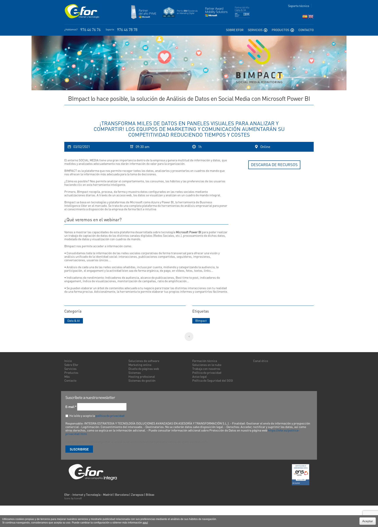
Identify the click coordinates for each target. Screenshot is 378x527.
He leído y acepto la (96, 415)
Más (67, 376)
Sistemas (134, 372)
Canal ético (260, 361)
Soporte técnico (298, 6)
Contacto (306, 30)
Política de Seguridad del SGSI (212, 380)
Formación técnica (204, 361)
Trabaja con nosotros (206, 368)
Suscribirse (79, 449)
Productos (281, 30)
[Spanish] (305, 17)
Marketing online (139, 365)
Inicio (68, 361)
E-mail (71, 406)
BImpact (201, 320)
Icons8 (78, 498)
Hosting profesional (141, 376)
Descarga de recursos (274, 164)
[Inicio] (81, 11)
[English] (310, 17)
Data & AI (73, 320)
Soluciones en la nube (206, 365)
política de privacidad (110, 415)
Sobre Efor (234, 30)
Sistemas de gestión (142, 380)
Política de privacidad (206, 372)
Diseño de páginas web (143, 368)
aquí (145, 522)
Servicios (255, 30)
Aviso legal (199, 376)
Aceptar (367, 521)
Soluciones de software (143, 361)
